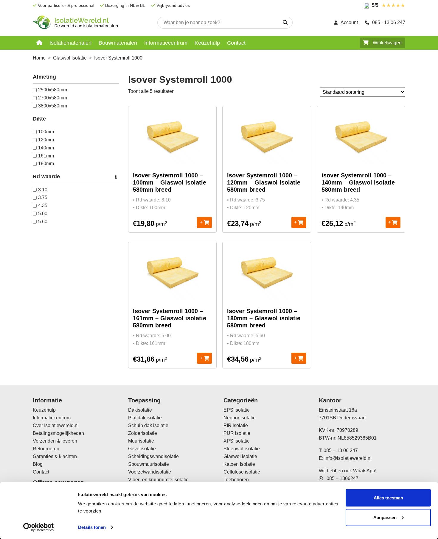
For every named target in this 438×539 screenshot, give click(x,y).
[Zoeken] (285, 22)
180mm (46, 163)
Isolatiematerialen (70, 43)
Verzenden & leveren (55, 440)
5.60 (42, 221)
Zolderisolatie (142, 433)
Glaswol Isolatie (70, 57)
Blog (38, 464)
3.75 (42, 197)
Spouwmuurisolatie (148, 464)
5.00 (42, 213)
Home (39, 57)
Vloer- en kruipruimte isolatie (158, 479)
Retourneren (46, 448)
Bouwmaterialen (118, 43)
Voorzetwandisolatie (149, 471)
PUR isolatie (236, 433)
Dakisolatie (140, 410)
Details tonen (92, 527)
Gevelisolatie (142, 448)
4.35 (42, 205)
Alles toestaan (388, 497)
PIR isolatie (235, 425)
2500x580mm (52, 89)
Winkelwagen (387, 42)
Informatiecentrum (165, 43)
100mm (46, 131)
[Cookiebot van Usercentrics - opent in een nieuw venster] (39, 527)
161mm (46, 155)
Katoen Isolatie (239, 464)
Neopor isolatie (239, 417)
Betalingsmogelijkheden (58, 433)
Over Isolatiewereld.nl (56, 425)
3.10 (42, 189)
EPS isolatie (236, 410)
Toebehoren (236, 479)
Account (349, 22)
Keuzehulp (207, 43)
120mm (46, 139)
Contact (236, 43)
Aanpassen (385, 517)
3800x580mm (52, 105)
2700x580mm (52, 97)
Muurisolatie (141, 440)
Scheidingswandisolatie (153, 456)
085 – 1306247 (340, 478)
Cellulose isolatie (241, 471)
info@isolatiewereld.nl (348, 458)
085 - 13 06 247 (388, 22)
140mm (46, 147)
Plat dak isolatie (145, 417)
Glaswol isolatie (240, 456)
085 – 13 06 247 (341, 450)
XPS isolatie (236, 440)
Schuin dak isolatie (148, 425)
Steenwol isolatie (241, 448)
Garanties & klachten (55, 456)
